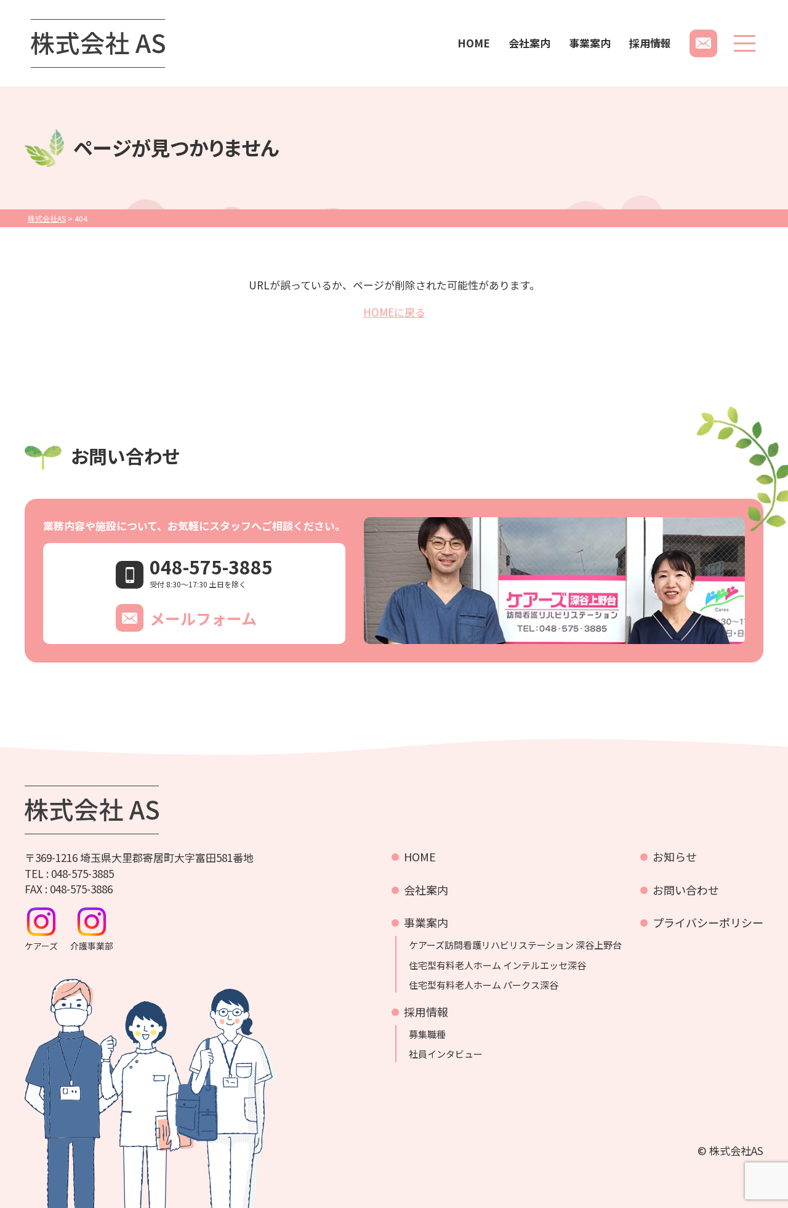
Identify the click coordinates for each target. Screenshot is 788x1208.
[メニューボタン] (744, 43)
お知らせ (675, 856)
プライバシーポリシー (708, 922)
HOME (473, 42)
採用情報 (650, 42)
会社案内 (529, 42)
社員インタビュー (446, 1054)
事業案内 (590, 42)
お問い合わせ (686, 890)
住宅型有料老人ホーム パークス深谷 (483, 985)
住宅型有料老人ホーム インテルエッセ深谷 (497, 965)
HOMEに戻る (394, 312)
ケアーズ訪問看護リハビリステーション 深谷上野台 (515, 945)
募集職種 (427, 1034)
